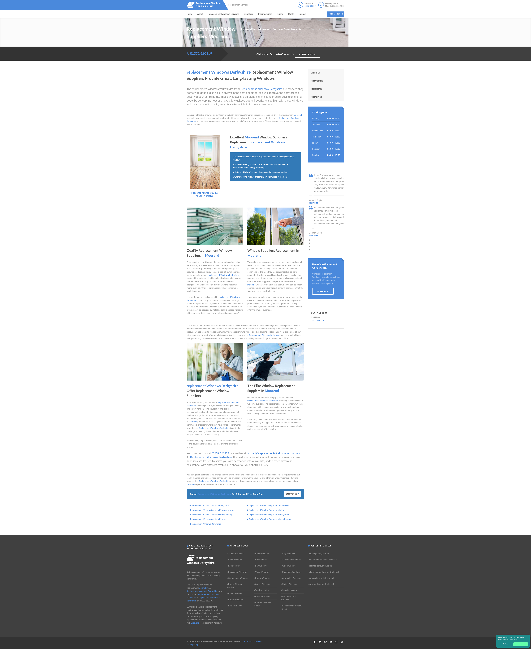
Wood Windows (289, 566)
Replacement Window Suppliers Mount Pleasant (270, 519)
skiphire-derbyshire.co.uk (320, 566)
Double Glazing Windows (234, 586)
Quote (291, 14)
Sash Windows (235, 559)
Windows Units (262, 590)
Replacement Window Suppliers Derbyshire (209, 505)
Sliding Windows (289, 584)
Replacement (234, 566)
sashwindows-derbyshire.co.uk (323, 559)
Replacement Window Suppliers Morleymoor (269, 514)
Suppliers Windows (290, 590)
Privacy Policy (193, 644)
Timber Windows (236, 553)
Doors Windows (235, 599)
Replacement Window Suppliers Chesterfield (269, 505)
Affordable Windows (291, 578)
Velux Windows (262, 572)
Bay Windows (261, 566)
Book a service (336, 14)
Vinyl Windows (288, 553)
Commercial (317, 81)
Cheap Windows (262, 584)
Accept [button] (521, 644)
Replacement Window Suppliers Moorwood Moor (212, 510)
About (200, 14)
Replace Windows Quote (262, 604)
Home (189, 14)
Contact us (316, 97)
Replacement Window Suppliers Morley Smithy (211, 514)
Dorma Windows (262, 578)
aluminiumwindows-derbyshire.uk (324, 572)
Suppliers (248, 14)
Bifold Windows (235, 606)
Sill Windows (261, 559)
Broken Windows (262, 596)
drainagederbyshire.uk (319, 553)
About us (315, 73)
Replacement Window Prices (291, 607)
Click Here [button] (513, 639)
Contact (302, 14)
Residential (316, 89)
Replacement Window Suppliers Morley (266, 510)
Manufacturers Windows (288, 598)
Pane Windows (262, 553)
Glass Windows (235, 593)
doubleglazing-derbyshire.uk (321, 578)
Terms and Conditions (252, 641)
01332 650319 (310, 6)
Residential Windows (237, 572)
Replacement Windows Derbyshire (205, 524)
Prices (280, 14)
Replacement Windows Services (223, 14)
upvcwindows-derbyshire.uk (321, 584)
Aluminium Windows (291, 559)
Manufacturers (265, 14)
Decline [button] (505, 644)
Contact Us (291, 494)
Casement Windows (291, 572)
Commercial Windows (238, 578)
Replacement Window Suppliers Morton (208, 519)
